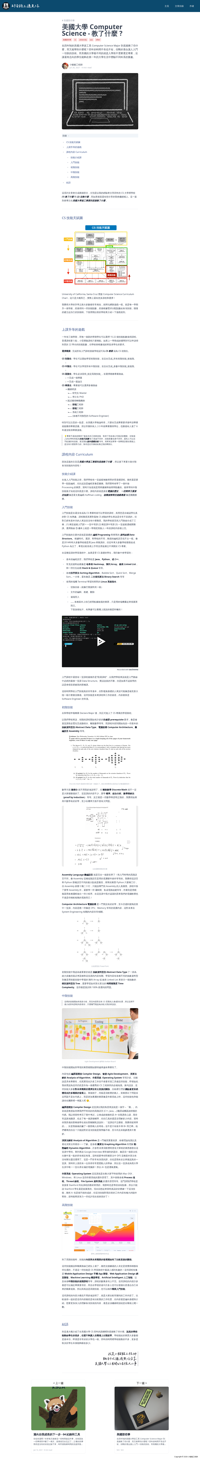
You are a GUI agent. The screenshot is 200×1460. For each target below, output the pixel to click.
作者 (192, 5)
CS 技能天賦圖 (73, 142)
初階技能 (75, 167)
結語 (68, 182)
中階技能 (75, 172)
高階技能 (75, 177)
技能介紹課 (76, 157)
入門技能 (75, 162)
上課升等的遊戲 (73, 147)
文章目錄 (179, 5)
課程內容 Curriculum (76, 151)
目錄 (64, 135)
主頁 (167, 5)
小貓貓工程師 (76, 64)
